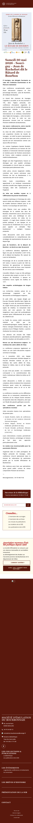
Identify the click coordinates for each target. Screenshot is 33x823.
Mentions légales (17, 813)
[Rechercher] (28, 505)
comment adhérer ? (18, 562)
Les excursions (7, 772)
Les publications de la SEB (16, 527)
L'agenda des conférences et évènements (16, 770)
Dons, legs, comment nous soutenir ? (17, 568)
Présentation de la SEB (14, 792)
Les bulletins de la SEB (15, 524)
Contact (6, 802)
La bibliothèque (8, 755)
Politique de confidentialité (16, 815)
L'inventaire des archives (16, 519)
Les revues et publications (17, 522)
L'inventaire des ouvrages (16, 516)
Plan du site (16, 810)
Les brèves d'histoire (14, 782)
